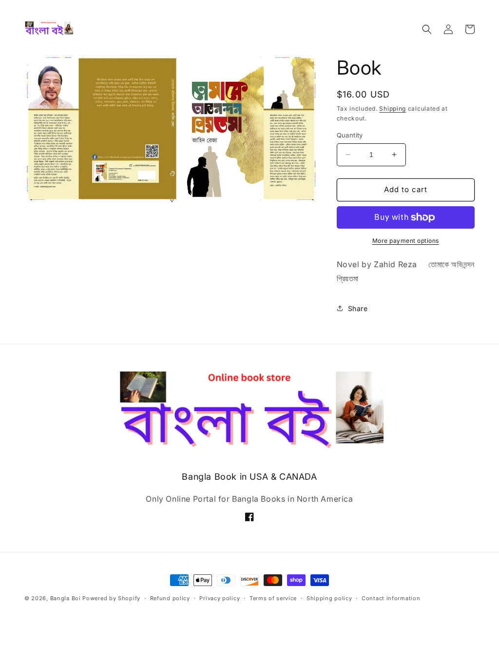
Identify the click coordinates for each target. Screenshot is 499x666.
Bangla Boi (65, 598)
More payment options (405, 240)
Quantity (350, 135)
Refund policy (170, 598)
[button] (427, 29)
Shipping (392, 108)
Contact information (391, 598)
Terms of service (273, 598)
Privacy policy (219, 598)
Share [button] (358, 308)
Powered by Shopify (111, 598)
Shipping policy (329, 598)
